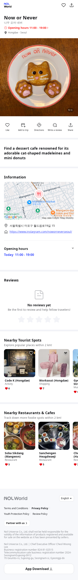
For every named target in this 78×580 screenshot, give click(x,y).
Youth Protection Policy (16, 514)
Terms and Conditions (16, 508)
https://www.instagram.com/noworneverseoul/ (41, 231)
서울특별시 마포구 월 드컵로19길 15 (32, 225)
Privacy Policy (40, 508)
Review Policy (40, 514)
